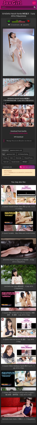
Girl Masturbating (23, 154)
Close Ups (18, 158)
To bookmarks (15, 25)
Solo (11, 158)
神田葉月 (24, 162)
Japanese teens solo (16, 150)
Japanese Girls (11, 154)
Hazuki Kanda (15, 162)
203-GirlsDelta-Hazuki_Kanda (18, 133)
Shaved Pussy (28, 158)
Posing (5, 158)
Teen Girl (6, 162)
